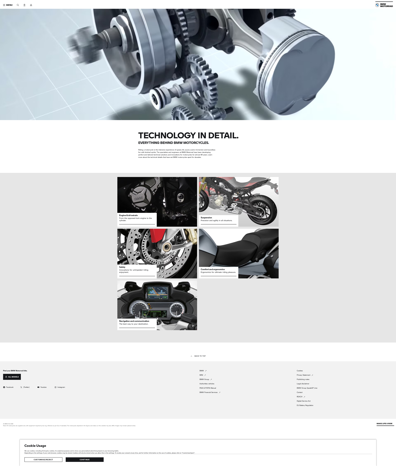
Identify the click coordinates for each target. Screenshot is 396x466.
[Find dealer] (24, 4)
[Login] (31, 4)
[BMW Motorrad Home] (384, 5)
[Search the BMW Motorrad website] (18, 4)
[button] (7, 5)
